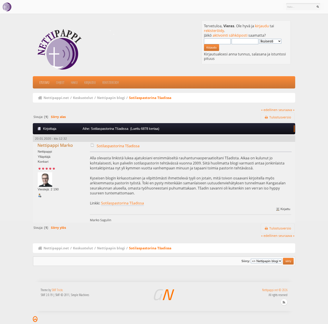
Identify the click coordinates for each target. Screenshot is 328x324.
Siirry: (245, 261)
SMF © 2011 (62, 295)
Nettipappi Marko (55, 145)
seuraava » (286, 110)
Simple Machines (80, 295)
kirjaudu (262, 25)
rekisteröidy (214, 30)
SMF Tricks (57, 290)
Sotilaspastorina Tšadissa (118, 145)
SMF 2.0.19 (47, 295)
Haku (74, 82)
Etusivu (44, 82)
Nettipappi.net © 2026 (274, 290)
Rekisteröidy (110, 82)
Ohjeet (60, 82)
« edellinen (269, 110)
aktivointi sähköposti (230, 35)
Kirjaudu (90, 82)
